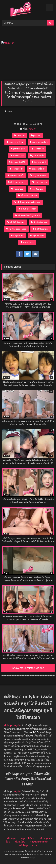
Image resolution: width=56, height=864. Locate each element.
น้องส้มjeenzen (42, 229)
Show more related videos (28, 667)
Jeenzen (31, 129)
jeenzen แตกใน (17, 175)
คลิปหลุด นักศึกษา (39, 842)
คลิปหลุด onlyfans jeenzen (28, 202)
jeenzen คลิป (38, 155)
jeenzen (36, 135)
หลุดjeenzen (28, 242)
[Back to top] (47, 855)
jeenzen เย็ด (17, 169)
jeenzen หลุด (40, 162)
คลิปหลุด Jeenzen (29, 195)
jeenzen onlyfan (16, 142)
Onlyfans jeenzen (18, 182)
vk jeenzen (18, 189)
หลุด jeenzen (38, 235)
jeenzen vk (39, 149)
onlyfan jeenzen (40, 175)
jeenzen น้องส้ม (18, 162)
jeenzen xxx (18, 155)
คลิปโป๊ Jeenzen (17, 222)
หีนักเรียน (20, 842)
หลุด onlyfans (27, 838)
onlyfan (17, 791)
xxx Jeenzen (38, 189)
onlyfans (21, 135)
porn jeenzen (41, 182)
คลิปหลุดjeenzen (28, 209)
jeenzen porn (19, 149)
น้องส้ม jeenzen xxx (17, 229)
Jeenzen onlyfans (40, 142)
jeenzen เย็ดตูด (38, 169)
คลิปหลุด (11, 838)
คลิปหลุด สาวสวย (28, 845)
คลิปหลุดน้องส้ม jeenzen (29, 215)
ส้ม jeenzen (18, 235)
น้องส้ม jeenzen (40, 222)
